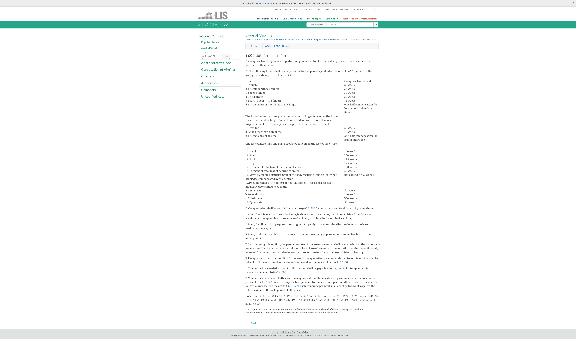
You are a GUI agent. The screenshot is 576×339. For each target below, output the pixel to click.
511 (356, 300)
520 (372, 300)
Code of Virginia (212, 36)
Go (226, 56)
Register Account (360, 9)
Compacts (208, 90)
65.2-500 (309, 208)
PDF (277, 46)
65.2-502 (267, 282)
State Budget (314, 18)
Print (269, 46)
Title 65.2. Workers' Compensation (282, 39)
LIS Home (275, 332)
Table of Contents (254, 39)
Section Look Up (208, 52)
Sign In (347, 335)
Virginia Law (332, 18)
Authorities (209, 83)
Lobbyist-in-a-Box (287, 332)
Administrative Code (216, 63)
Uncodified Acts (212, 96)
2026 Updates (209, 47)
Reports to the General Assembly (360, 18)
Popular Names (210, 42)
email (286, 46)
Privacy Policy (330, 9)
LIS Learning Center (260, 3)
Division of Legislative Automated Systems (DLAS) (323, 335)
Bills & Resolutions (292, 18)
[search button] (376, 24)
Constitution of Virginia (218, 69)
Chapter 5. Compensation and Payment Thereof (325, 39)
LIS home (344, 9)
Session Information (267, 18)
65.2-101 (295, 75)
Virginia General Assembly (285, 9)
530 (257, 303)
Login (374, 9)
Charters (207, 76)
